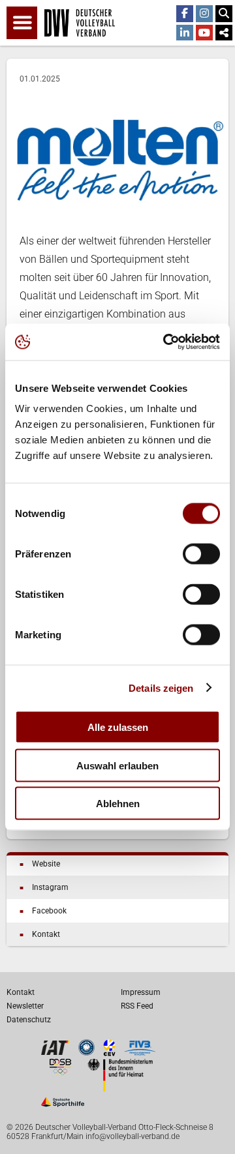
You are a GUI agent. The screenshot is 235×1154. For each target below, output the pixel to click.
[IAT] (55, 1052)
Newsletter (25, 1006)
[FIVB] (139, 1052)
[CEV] (110, 1052)
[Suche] (223, 13)
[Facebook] (184, 13)
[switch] (201, 554)
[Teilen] (223, 33)
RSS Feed (137, 1006)
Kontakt (46, 934)
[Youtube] (204, 33)
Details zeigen (161, 687)
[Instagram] (204, 13)
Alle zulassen (117, 727)
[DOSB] (60, 1071)
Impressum (141, 992)
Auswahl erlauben (117, 765)
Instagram (50, 887)
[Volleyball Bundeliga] (86, 1052)
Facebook (49, 910)
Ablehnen (118, 803)
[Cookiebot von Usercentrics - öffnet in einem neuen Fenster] (166, 342)
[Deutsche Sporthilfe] (62, 1107)
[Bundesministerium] (120, 1088)
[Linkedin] (184, 33)
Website (46, 863)
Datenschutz (29, 1019)
